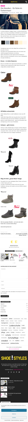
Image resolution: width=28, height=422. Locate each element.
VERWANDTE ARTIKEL (10, 251)
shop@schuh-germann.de (18, 369)
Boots (2, 320)
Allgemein (4, 4)
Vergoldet (22, 340)
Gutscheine (20, 320)
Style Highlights (4, 305)
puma (7, 332)
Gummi (16, 320)
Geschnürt (11, 320)
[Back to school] (14, 256)
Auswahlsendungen (17, 318)
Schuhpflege (3, 309)
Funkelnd (7, 320)
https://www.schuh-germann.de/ (14, 247)
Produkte (2, 307)
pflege (3, 332)
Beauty (25, 318)
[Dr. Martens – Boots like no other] (5, 256)
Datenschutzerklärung (15, 420)
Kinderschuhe (3, 311)
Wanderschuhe (5, 343)
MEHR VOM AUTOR (18, 251)
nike (14, 328)
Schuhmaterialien (4, 337)
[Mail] (14, 372)
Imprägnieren (4, 323)
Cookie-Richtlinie (7, 420)
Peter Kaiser (21, 330)
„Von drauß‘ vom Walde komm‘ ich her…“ (21, 234)
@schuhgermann (14, 349)
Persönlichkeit (15, 330)
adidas (10, 318)
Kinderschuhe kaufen (4, 325)
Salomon (23, 332)
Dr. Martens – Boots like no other (5, 260)
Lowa (23, 325)
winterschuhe (14, 343)
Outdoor (23, 328)
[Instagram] (11, 372)
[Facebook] (8, 372)
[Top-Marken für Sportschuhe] (23, 256)
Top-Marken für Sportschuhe (21, 260)
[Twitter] (19, 372)
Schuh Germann (5, 12)
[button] (26, 1)
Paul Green (10, 330)
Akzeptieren (14, 410)
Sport (10, 340)
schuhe (8, 335)
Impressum (22, 420)
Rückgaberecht (18, 332)
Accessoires (4, 318)
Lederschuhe (14, 325)
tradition (17, 340)
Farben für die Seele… (6, 233)
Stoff (13, 340)
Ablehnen (14, 413)
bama (22, 318)
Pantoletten (4, 330)
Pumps (12, 332)
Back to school (12, 259)
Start (1, 4)
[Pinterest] (16, 372)
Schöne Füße (22, 337)
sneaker (4, 341)
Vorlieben (14, 417)
